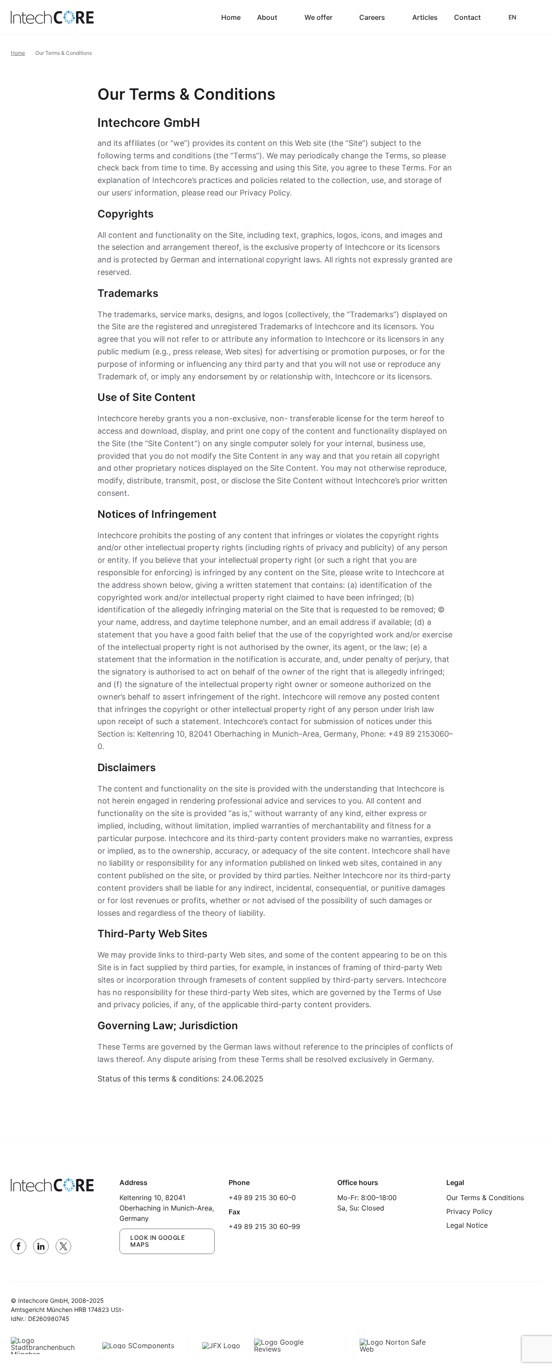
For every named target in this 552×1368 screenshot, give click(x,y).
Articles (425, 17)
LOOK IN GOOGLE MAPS (157, 1241)
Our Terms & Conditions (485, 1197)
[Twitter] (63, 1246)
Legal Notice (467, 1225)
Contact (467, 17)
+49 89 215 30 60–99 (264, 1226)
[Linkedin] (41, 1246)
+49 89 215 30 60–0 (262, 1197)
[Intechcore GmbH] (52, 17)
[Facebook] (18, 1246)
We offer (318, 17)
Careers (372, 17)
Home (231, 17)
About (267, 17)
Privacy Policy (469, 1211)
